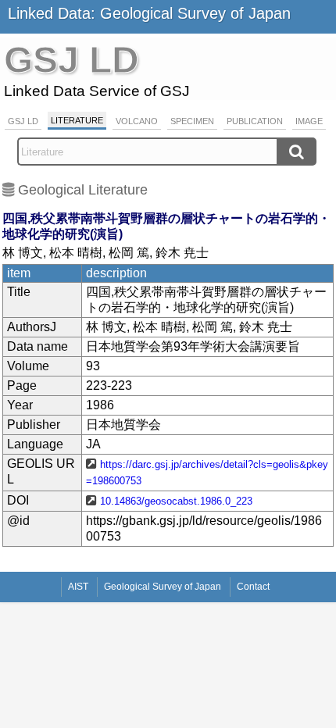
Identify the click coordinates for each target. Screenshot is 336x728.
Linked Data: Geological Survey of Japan (149, 13)
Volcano (137, 121)
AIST (78, 586)
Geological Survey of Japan (162, 586)
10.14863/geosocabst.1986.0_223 (176, 501)
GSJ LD (23, 121)
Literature (77, 120)
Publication (255, 121)
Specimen (192, 121)
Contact (253, 586)
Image (309, 121)
